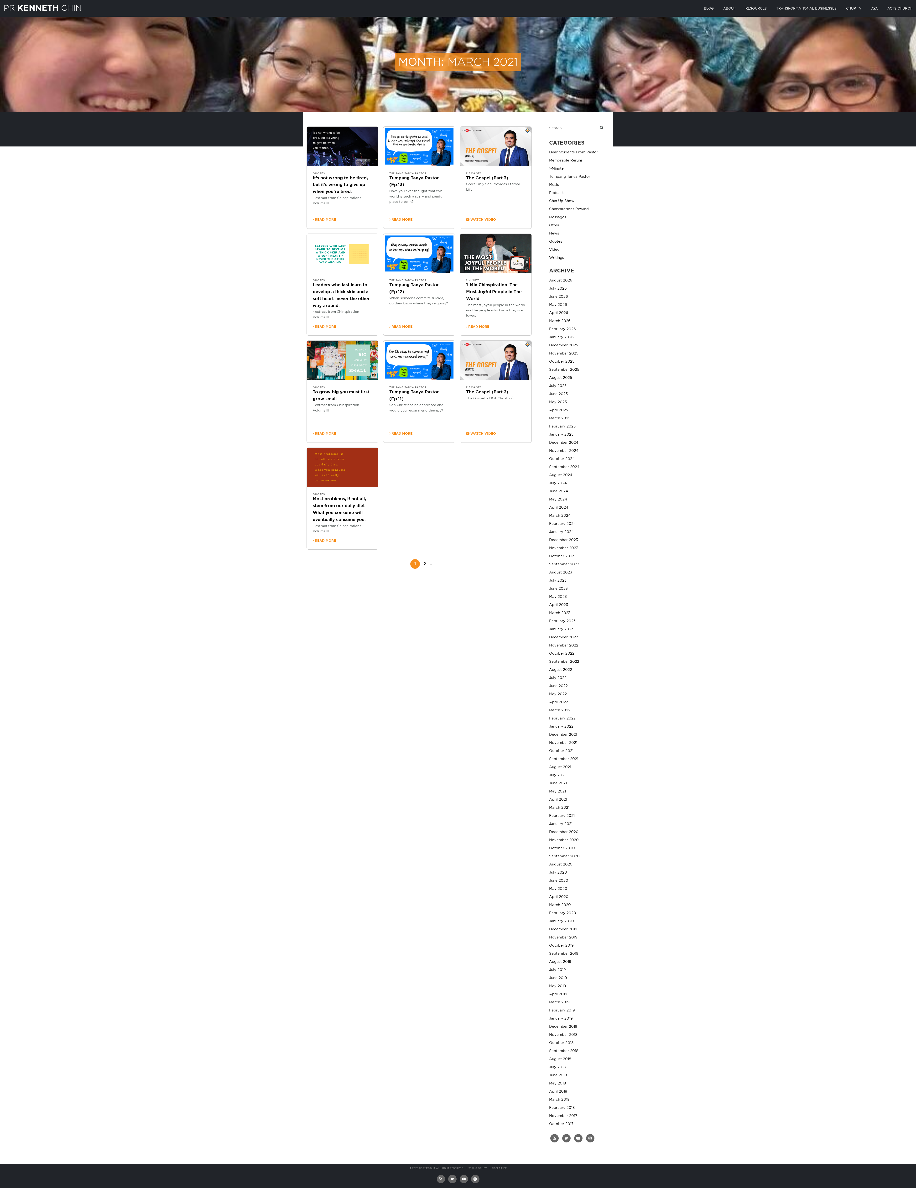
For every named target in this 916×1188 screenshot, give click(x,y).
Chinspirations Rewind (569, 209)
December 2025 (563, 345)
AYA (874, 8)
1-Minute (473, 280)
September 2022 (564, 661)
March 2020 (560, 905)
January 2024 (561, 532)
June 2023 (558, 588)
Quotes (319, 173)
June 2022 (558, 686)
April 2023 (558, 605)
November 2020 (564, 840)
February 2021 (562, 816)
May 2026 (558, 305)
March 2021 (559, 807)
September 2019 (563, 953)
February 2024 (562, 524)
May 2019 (557, 986)
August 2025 (560, 378)
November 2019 (563, 937)
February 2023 (562, 621)
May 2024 (558, 499)
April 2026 (558, 313)
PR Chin (43, 7)
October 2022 (561, 653)
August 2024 (560, 475)
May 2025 (558, 402)
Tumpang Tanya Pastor (408, 173)
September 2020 (564, 856)
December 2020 (563, 832)
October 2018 (561, 1043)
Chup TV (854, 8)
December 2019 (563, 929)
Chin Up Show (561, 201)
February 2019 (562, 1010)
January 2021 (560, 824)
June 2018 (558, 1075)
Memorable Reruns (566, 160)
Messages (474, 173)
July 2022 (558, 678)
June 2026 (558, 296)
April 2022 (558, 702)
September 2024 (564, 467)
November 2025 (563, 353)
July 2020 (558, 872)
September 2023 (564, 564)
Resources (756, 8)
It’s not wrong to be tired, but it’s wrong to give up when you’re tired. (340, 185)
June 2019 (558, 978)
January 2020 (561, 921)
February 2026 (562, 329)
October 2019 (561, 945)
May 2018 (557, 1083)
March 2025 (559, 418)
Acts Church (899, 8)
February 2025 (562, 426)
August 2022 (560, 670)
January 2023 (561, 629)
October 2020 (562, 848)
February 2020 (562, 913)
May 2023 (558, 597)
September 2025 (564, 369)
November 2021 (563, 743)
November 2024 (563, 451)
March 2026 (560, 321)
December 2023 (563, 540)
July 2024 (558, 483)
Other (554, 225)
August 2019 (560, 962)
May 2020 (558, 889)
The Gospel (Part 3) (487, 178)
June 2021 (558, 783)
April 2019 (558, 994)
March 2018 (559, 1099)
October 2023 (561, 556)
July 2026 (558, 288)
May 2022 (558, 694)
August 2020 (560, 864)
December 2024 (563, 442)
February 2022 (562, 718)
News (554, 233)
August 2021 (560, 767)
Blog (709, 8)
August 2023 (560, 572)
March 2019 (559, 1002)
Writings (556, 258)
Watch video (482, 219)
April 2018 (558, 1091)
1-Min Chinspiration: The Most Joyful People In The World (494, 292)
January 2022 (561, 726)
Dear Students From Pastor (573, 152)
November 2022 (563, 645)
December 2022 (563, 637)
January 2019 (561, 1018)
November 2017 (563, 1116)
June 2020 (558, 880)
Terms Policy (477, 1168)
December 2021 (563, 734)
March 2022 (559, 710)
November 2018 (563, 1035)
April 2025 (558, 410)
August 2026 (560, 280)
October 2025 (561, 361)
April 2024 (558, 507)
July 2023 (558, 580)
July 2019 (557, 970)
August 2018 (560, 1059)
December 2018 (563, 1026)
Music (554, 185)
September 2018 (563, 1051)
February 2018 (562, 1108)
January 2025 (561, 434)
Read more (325, 219)
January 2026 (561, 337)
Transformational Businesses (806, 8)
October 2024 (562, 459)
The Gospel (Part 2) (487, 392)
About (729, 8)
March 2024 (560, 515)
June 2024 (558, 491)
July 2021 (557, 775)
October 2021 (561, 751)
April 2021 (558, 799)
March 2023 (559, 613)
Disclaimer (499, 1168)
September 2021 (563, 759)
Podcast (556, 193)
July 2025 (558, 386)
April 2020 (558, 897)
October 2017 (561, 1124)
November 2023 (563, 548)
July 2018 (557, 1067)
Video (554, 249)
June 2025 (558, 394)
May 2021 (557, 791)
